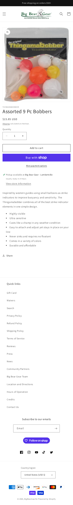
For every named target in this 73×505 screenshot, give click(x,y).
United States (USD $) (34, 474)
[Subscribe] (56, 428)
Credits (11, 399)
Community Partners (18, 368)
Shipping (6, 124)
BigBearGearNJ (31, 499)
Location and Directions (20, 384)
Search (10, 308)
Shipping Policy (15, 330)
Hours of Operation (17, 391)
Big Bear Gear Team (17, 376)
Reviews (11, 346)
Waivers (11, 300)
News (10, 361)
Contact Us (13, 407)
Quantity (7, 129)
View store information (18, 183)
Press (10, 353)
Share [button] (9, 255)
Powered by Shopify (47, 499)
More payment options (36, 165)
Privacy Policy (14, 315)
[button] (4, 14)
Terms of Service (16, 338)
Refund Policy (14, 323)
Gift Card (11, 292)
